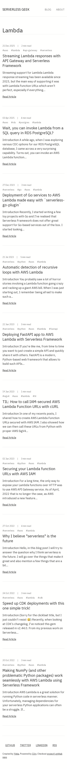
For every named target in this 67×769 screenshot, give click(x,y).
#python (21, 261)
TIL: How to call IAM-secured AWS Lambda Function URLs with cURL (31, 404)
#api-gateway (30, 50)
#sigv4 (5, 396)
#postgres (24, 122)
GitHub (10, 745)
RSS (55, 745)
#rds (13, 122)
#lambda (15, 50)
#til (34, 396)
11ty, (34, 753)
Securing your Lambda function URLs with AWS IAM (28, 471)
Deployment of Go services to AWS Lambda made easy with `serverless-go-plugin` (33, 200)
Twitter (25, 745)
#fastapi (53, 328)
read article (9, 96)
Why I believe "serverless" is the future (29, 538)
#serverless (46, 50)
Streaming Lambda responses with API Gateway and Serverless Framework (31, 60)
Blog (48, 9)
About (60, 9)
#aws (5, 50)
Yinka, (17, 753)
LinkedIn (42, 745)
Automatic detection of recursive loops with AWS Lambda (29, 269)
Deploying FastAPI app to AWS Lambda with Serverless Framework (32, 337)
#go (19, 189)
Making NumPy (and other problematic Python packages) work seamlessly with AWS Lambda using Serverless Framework (32, 678)
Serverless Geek (15, 9)
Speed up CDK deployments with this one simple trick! (33, 606)
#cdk (40, 597)
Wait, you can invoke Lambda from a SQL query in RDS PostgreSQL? (32, 130)
